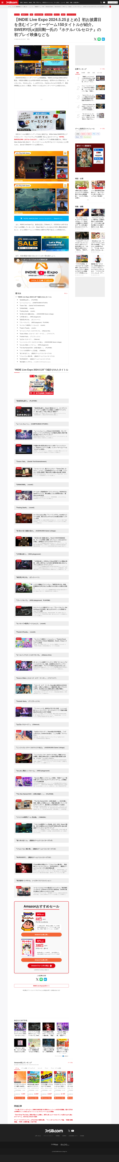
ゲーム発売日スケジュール (85, 129)
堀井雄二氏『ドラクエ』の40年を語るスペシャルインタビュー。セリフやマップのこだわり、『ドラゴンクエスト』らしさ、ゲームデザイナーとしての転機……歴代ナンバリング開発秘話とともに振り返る (97, 268)
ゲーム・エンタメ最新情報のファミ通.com (17, 6)
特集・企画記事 (74, 2)
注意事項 (64, 1135)
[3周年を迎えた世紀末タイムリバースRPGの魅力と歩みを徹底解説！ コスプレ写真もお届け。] (82, 184)
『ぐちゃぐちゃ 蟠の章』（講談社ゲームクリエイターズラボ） (37, 356)
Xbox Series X (58, 6)
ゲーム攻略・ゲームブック (28, 1068)
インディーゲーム (77, 6)
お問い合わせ (38, 1135)
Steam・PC (79, 137)
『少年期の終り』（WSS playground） (30, 317)
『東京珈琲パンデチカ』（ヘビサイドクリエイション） (35, 362)
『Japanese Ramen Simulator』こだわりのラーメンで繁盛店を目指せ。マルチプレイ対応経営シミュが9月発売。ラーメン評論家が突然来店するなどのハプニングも (88, 107)
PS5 (34, 2)
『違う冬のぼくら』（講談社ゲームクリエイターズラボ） (35, 353)
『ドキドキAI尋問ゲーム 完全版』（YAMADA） (32, 350)
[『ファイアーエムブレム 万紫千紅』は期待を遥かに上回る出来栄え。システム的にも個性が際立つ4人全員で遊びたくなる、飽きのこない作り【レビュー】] (98, 212)
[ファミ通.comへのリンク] (11, 2)
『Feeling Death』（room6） (27, 311)
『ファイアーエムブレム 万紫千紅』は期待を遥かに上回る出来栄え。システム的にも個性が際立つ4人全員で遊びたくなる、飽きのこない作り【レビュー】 (98, 222)
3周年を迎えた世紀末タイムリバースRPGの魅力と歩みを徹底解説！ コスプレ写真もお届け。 (81, 194)
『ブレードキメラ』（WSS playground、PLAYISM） (34, 322)
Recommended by (58, 1056)
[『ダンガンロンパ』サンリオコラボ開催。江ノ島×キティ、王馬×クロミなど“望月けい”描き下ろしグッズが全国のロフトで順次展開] (100, 115)
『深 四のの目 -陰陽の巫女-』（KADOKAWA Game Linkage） (37, 314)
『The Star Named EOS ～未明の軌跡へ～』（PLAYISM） (36, 348)
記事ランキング (81, 69)
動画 (67, 2)
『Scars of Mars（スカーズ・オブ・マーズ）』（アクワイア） (37, 334)
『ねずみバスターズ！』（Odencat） (29, 339)
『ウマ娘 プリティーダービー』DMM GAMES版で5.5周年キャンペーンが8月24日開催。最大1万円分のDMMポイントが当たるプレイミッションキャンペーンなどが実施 (43, 1110)
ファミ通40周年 (98, 188)
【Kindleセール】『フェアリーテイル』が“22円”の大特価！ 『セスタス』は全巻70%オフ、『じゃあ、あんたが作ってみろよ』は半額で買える (98, 245)
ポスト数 (99, 72)
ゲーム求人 (57, 2)
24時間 (83, 72)
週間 (89, 72)
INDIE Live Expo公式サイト (41, 986)
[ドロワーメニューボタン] (2, 2)
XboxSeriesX (87, 137)
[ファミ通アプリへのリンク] (54, 1144)
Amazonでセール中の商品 (41, 966)
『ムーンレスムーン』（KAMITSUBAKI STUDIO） (33, 303)
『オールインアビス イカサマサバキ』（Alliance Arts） (35, 331)
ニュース (63, 2)
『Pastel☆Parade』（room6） (28, 328)
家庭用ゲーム (38, 6)
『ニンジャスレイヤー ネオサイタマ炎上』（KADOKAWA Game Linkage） (40, 342)
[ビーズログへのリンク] (65, 1144)
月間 (93, 72)
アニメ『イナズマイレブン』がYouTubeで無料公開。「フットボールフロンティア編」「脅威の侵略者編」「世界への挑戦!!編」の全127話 (88, 88)
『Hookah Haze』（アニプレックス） (30, 336)
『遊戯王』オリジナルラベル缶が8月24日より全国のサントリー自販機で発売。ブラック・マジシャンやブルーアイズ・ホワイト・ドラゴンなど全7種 (88, 79)
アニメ (46, 1068)
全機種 (77, 134)
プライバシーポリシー (48, 1135)
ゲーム (17, 1068)
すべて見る (70, 1062)
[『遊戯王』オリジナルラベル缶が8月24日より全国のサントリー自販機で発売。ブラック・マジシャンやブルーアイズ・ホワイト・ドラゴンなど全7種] (100, 78)
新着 (21, 2)
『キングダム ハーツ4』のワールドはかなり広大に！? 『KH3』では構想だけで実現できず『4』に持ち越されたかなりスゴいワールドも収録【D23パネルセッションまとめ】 (81, 222)
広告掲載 (82, 1135)
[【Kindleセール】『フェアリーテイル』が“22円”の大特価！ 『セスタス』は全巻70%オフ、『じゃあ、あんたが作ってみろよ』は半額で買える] (98, 235)
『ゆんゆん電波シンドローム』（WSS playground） (34, 345)
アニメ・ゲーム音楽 (56, 1068)
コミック (40, 1068)
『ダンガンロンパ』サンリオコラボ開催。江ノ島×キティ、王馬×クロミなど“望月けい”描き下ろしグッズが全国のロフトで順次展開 (88, 116)
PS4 (98, 134)
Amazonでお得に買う (41, 934)
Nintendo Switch (49, 6)
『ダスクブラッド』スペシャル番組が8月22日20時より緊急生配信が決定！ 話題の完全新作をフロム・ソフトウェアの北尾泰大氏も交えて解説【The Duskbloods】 (88, 97)
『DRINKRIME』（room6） (27, 308)
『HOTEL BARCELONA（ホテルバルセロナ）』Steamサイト (42, 218)
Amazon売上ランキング (23, 1062)
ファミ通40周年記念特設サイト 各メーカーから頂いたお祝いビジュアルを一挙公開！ (97, 193)
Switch (30, 2)
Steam (69, 6)
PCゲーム (38, 2)
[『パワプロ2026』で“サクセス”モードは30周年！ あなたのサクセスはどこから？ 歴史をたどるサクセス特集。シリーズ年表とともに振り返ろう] (82, 258)
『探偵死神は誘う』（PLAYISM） (29, 300)
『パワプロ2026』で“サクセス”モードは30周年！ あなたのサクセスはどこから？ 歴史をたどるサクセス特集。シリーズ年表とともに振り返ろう (81, 268)
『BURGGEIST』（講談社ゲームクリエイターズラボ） (35, 359)
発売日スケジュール (47, 2)
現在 (77, 72)
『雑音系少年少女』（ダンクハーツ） (30, 319)
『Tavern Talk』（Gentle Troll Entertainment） (32, 305)
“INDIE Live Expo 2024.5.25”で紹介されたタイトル (34, 297)
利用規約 (58, 1135)
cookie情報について (73, 1135)
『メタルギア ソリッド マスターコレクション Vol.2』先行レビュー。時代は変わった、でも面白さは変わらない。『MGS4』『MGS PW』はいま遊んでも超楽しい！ (82, 245)
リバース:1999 (82, 188)
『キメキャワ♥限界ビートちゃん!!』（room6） (32, 325)
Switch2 (26, 2)
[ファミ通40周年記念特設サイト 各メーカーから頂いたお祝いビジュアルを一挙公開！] (98, 184)
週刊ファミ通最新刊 (83, 146)
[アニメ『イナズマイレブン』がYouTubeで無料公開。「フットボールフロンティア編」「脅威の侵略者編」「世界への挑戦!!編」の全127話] (100, 87)
